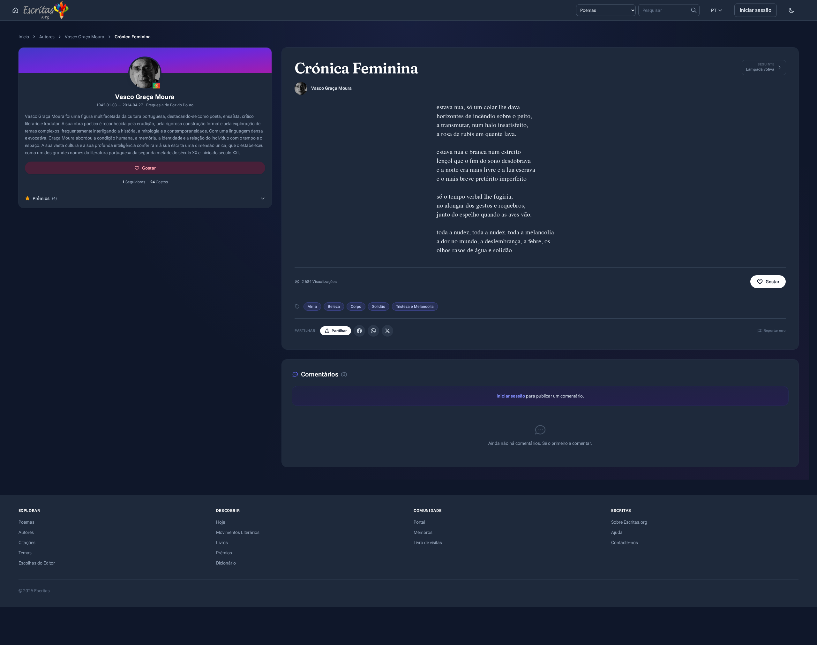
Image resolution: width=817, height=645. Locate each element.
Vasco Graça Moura (84, 36)
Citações (27, 542)
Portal (419, 522)
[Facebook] (359, 331)
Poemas (26, 522)
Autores (47, 36)
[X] (387, 331)
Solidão (378, 306)
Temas (25, 552)
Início (24, 36)
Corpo (356, 306)
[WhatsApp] (373, 331)
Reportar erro (775, 331)
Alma (312, 306)
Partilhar (339, 331)
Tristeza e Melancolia (415, 306)
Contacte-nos (624, 542)
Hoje (220, 522)
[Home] (15, 10)
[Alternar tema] (791, 10)
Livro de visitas (428, 542)
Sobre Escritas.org (629, 522)
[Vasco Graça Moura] (301, 88)
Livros (222, 542)
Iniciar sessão (755, 10)
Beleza (334, 306)
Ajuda (617, 532)
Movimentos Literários (237, 532)
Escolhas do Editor (37, 562)
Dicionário (226, 562)
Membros (423, 532)
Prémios (224, 552)
